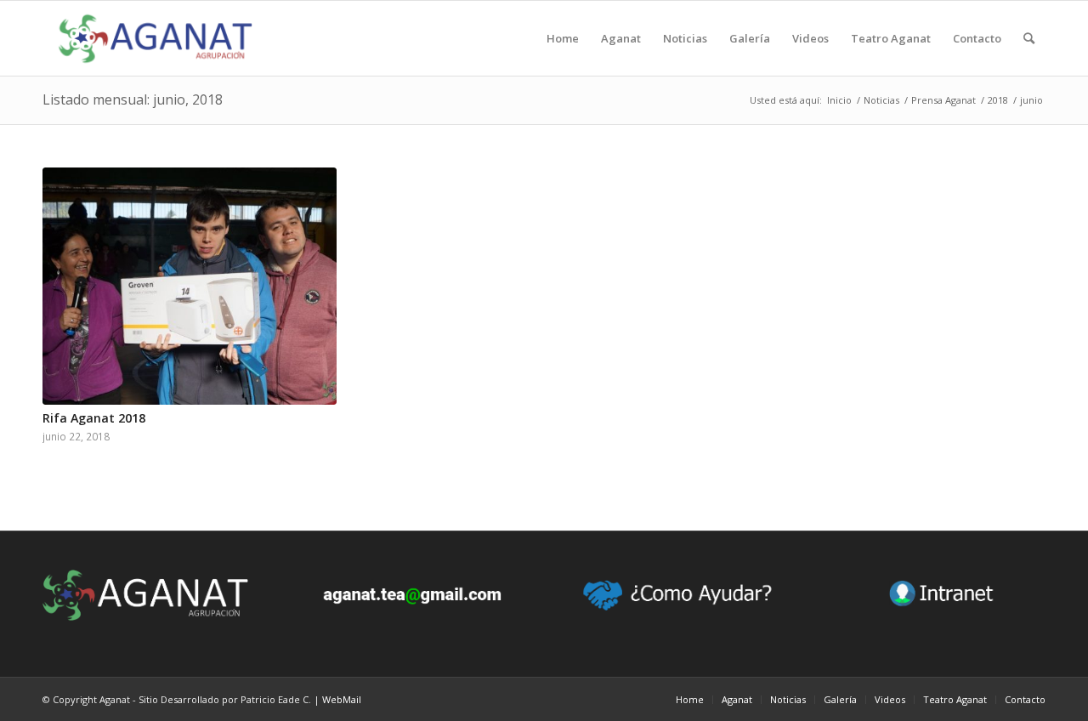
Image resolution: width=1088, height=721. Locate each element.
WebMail (341, 699)
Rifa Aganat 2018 (93, 418)
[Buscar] (1029, 38)
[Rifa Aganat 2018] (189, 286)
